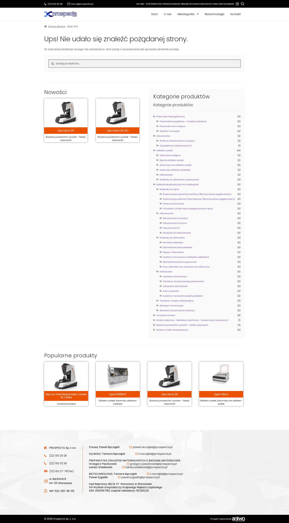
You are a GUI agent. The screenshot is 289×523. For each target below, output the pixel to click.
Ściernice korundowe (173, 203)
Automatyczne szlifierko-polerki (175, 165)
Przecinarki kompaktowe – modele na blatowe (183, 121)
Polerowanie (166, 271)
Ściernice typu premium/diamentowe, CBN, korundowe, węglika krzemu (199, 199)
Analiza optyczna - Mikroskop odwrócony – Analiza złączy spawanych (192, 320)
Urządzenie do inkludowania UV (176, 145)
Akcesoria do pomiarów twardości (177, 310)
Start (154, 14)
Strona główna (56, 26)
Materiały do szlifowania (172, 237)
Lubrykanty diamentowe (175, 286)
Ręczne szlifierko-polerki (172, 160)
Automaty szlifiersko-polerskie (175, 169)
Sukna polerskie (171, 291)
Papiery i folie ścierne (173, 252)
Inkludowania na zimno (175, 223)
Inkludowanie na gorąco (175, 218)
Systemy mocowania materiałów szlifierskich (186, 257)
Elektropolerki (166, 174)
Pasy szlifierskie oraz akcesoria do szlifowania (186, 266)
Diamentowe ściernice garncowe (179, 261)
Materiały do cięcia (169, 189)
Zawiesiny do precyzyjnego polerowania (183, 281)
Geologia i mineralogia (171, 305)
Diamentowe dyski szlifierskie (177, 247)
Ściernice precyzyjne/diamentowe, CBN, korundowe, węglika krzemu (197, 194)
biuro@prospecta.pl (82, 4)
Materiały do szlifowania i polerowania (179, 179)
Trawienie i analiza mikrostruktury (177, 300)
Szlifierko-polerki (164, 150)
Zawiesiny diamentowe (175, 276)
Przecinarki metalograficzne (170, 116)
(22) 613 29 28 (54, 4)
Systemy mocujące (170, 131)
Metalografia (185, 14)
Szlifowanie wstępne (170, 155)
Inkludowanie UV (171, 228)
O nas (167, 14)
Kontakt (235, 14)
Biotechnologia (214, 14)
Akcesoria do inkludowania (177, 232)
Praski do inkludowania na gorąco (177, 140)
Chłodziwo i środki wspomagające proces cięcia (188, 208)
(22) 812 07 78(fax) (61, 471)
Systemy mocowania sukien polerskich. (183, 295)
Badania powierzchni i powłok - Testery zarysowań (182, 325)
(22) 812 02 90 (58, 463)
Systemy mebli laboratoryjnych (172, 329)
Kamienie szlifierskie (173, 242)
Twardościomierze (165, 315)
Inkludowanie (163, 136)
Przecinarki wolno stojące (172, 126)
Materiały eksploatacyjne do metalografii (177, 184)
